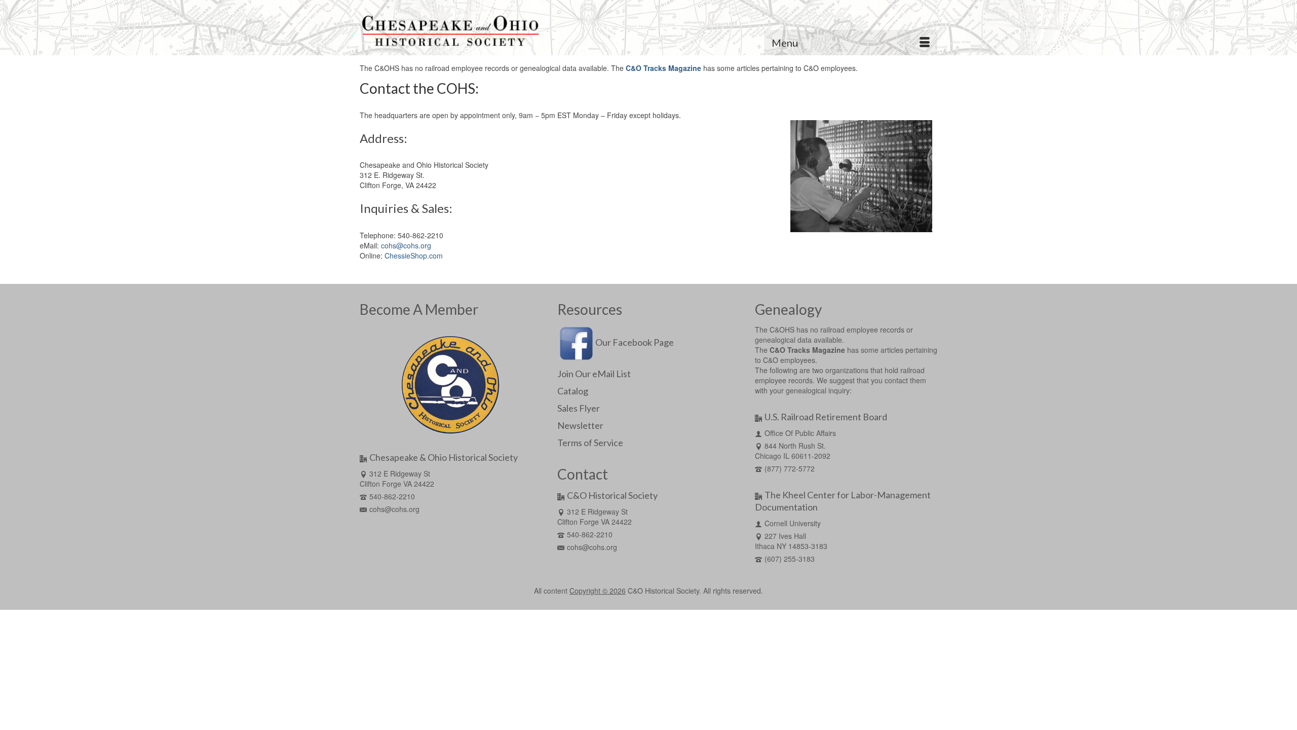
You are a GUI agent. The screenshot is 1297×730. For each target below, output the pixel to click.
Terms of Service (590, 442)
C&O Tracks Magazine (663, 68)
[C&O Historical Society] (451, 31)
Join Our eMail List (594, 373)
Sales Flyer (578, 408)
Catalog (572, 390)
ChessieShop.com (414, 255)
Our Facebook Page (634, 342)
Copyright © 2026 (597, 591)
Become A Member (419, 309)
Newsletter (580, 425)
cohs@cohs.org (406, 245)
